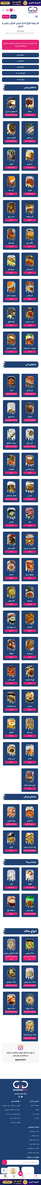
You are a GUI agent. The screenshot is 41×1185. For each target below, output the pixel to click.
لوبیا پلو (11, 244)
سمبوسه (30, 655)
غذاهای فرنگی (20, 67)
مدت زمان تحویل (34, 1140)
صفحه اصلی (20, 31)
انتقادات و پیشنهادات (33, 1148)
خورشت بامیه (11, 349)
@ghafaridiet (20, 1060)
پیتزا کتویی (11, 822)
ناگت (30, 760)
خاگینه (29, 628)
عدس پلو (11, 218)
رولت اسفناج (11, 444)
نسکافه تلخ (11, 912)
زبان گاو (29, 734)
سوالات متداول (35, 1106)
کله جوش (11, 602)
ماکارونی (29, 822)
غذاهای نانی (20, 61)
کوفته (11, 655)
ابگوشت (11, 471)
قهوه (30, 885)
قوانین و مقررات (15, 1123)
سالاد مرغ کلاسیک (29, 1036)
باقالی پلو (29, 244)
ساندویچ (11, 418)
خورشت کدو (11, 297)
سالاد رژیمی (29, 956)
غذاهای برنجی (20, 55)
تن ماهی (29, 139)
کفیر (11, 885)
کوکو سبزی (11, 549)
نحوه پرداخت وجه (15, 1118)
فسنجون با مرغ (11, 113)
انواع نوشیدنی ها (20, 73)
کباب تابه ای (30, 323)
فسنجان (30, 297)
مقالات (37, 1110)
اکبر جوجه (29, 218)
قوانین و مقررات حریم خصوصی (11, 1106)
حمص (11, 576)
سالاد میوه (11, 1010)
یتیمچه (29, 602)
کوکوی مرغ (30, 576)
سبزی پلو (11, 270)
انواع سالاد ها (20, 80)
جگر (30, 523)
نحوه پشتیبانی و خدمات (13, 1114)
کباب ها (11, 192)
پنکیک (29, 418)
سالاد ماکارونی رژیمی (11, 956)
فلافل (11, 734)
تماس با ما (36, 1114)
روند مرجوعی (35, 1136)
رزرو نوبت (13, 16)
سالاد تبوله (30, 1010)
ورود (14, 10)
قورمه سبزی (11, 139)
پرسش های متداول (33, 1153)
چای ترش (30, 912)
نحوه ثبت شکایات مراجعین (12, 1110)
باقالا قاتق (11, 323)
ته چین (30, 165)
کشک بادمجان (11, 497)
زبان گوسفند (11, 707)
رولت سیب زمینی (29, 848)
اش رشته (11, 760)
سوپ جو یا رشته (30, 786)
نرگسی (11, 523)
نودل (11, 848)
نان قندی (29, 392)
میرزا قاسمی (29, 471)
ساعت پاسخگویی (34, 1131)
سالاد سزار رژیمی (30, 983)
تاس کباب (11, 681)
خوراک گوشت (30, 681)
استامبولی (29, 270)
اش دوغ (30, 444)
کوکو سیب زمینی (30, 549)
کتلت (11, 392)
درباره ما (36, 1118)
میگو (29, 113)
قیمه (29, 192)
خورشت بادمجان (30, 349)
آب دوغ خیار (11, 628)
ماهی (11, 165)
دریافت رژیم (6, 16)
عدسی (29, 497)
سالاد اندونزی (11, 983)
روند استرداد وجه (34, 1144)
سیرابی (29, 707)
